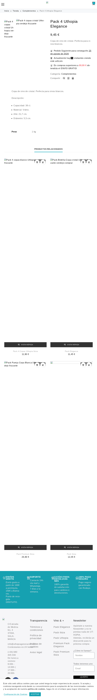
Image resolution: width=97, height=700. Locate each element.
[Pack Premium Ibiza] (25, 455)
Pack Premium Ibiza (25, 554)
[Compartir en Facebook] (64, 78)
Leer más (37, 162)
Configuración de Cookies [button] (15, 694)
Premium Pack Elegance (62, 645)
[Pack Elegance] (71, 252)
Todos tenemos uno (83, 664)
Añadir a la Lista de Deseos (42, 162)
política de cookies (36, 689)
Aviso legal (36, 652)
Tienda (16, 11)
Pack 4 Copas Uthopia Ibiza (25, 351)
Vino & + (59, 620)
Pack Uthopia (61, 638)
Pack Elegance (71, 351)
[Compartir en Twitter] (68, 78)
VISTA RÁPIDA (27, 344)
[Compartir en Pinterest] (73, 78)
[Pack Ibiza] (71, 455)
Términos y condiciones (36, 628)
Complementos (29, 11)
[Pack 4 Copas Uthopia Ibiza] (25, 252)
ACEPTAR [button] (35, 694)
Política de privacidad (36, 637)
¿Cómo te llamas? (82, 651)
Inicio (6, 11)
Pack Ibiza (71, 554)
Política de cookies (36, 645)
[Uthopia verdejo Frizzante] (48, 4)
